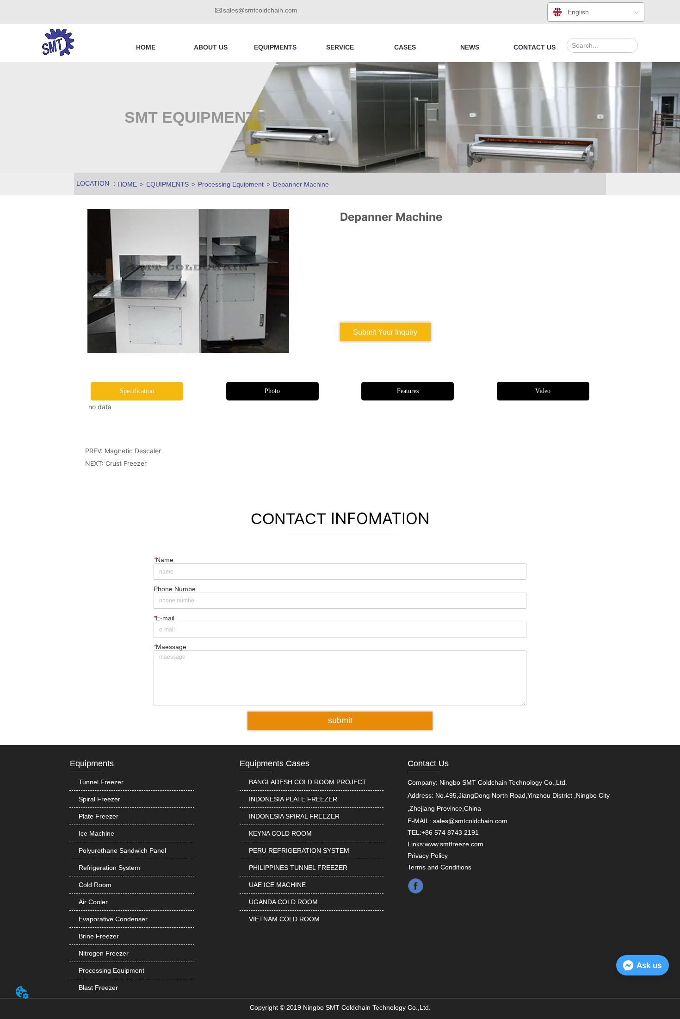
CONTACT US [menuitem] (534, 47)
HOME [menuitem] (145, 47)
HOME (127, 184)
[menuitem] (210, 47)
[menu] (340, 47)
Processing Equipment (231, 184)
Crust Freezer (126, 463)
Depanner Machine (301, 184)
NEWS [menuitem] (469, 47)
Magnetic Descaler (133, 451)
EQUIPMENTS (167, 184)
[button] (211, 47)
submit (340, 720)
